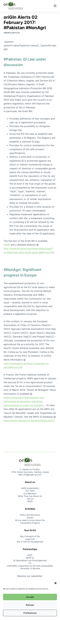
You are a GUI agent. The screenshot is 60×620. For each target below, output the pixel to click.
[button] (55, 583)
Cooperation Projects (30, 523)
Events (30, 517)
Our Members (29, 493)
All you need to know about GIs (30, 520)
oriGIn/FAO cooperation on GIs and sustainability (30, 566)
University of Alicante (30, 568)
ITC (30, 563)
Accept (30, 597)
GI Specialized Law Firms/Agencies (30, 560)
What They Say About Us (30, 496)
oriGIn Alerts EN (12, 33)
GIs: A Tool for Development (30, 541)
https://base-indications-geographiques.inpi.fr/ (29, 420)
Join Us (30, 498)
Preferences (30, 613)
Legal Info (30, 539)
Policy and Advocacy (30, 515)
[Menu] (55, 6)
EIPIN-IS (30, 558)
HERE (7, 244)
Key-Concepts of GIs (30, 536)
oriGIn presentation (30, 488)
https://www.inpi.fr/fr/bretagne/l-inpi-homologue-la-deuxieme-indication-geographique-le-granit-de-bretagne (24, 401)
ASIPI (29, 555)
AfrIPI (30, 501)
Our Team (30, 490)
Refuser (30, 605)
